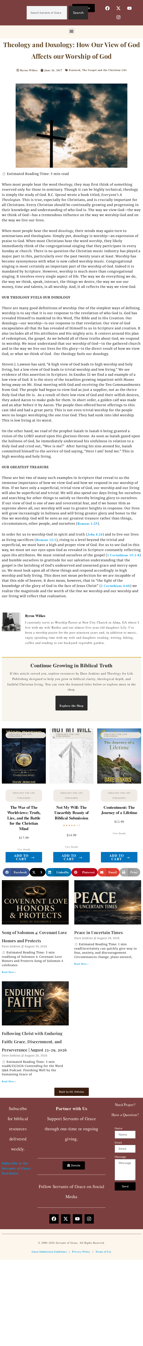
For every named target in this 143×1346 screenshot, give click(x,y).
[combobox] (47, 12)
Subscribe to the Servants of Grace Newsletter (16, 1168)
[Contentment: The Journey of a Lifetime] (119, 756)
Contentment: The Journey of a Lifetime (119, 810)
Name (118, 1128)
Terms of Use (103, 1251)
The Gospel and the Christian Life (104, 70)
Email (118, 1143)
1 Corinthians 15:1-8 (123, 555)
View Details (23, 849)
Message (120, 1157)
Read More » (9, 972)
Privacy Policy (81, 1251)
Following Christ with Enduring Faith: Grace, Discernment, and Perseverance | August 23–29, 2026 (34, 1041)
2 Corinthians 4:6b (115, 585)
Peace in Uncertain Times (98, 932)
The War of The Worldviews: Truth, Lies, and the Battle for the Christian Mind (24, 818)
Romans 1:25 (87, 523)
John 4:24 (95, 534)
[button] (72, 31)
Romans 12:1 (46, 539)
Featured (74, 70)
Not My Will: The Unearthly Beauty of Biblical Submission (71, 812)
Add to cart (24, 857)
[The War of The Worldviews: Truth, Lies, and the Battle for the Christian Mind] (24, 756)
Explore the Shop (71, 706)
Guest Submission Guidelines (49, 1251)
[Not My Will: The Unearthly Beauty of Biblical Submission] (71, 756)
